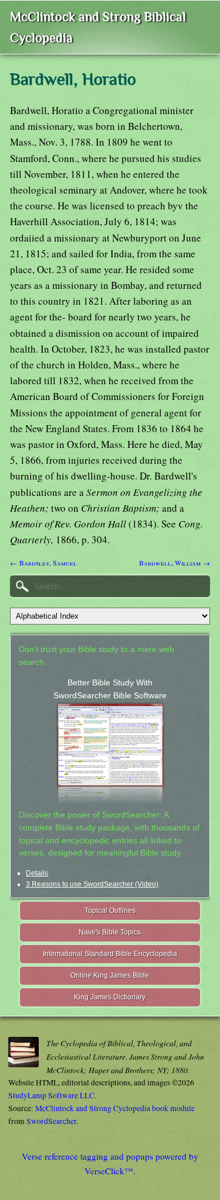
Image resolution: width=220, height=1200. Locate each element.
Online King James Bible (109, 975)
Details (37, 873)
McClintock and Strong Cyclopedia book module (115, 1108)
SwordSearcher (51, 1121)
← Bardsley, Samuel (43, 562)
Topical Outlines (110, 910)
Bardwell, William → (174, 562)
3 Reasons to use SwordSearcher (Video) (92, 884)
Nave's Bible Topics (110, 932)
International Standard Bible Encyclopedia (110, 954)
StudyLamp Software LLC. (52, 1095)
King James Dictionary (109, 997)
